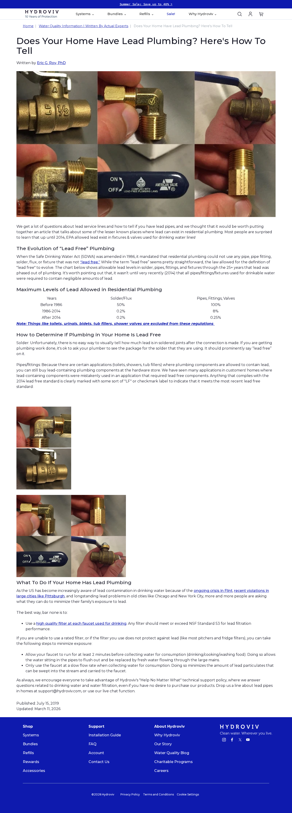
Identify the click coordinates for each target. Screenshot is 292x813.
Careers (161, 771)
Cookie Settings (188, 794)
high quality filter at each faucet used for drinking (81, 623)
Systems (31, 735)
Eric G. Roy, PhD (51, 63)
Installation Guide (105, 735)
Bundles (30, 744)
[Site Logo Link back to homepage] (42, 14)
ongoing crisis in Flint (213, 590)
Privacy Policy (130, 794)
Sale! (171, 14)
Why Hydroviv (167, 735)
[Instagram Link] (224, 740)
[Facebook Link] (232, 740)
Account (96, 753)
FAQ (92, 744)
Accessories (34, 771)
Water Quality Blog (171, 753)
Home (28, 26)
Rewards (31, 762)
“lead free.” (90, 262)
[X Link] (240, 740)
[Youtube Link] (248, 740)
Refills (28, 753)
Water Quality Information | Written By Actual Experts (83, 26)
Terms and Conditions (158, 794)
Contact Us (99, 762)
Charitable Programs (173, 762)
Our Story (163, 744)
